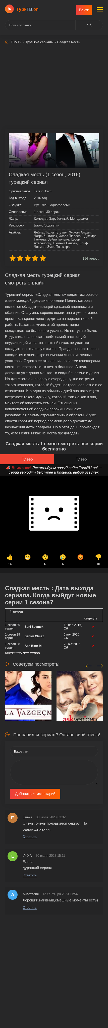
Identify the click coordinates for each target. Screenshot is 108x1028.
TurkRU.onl (88, 468)
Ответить (30, 837)
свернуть (90, 618)
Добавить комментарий (35, 793)
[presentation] (88, 665)
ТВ (27, 9)
